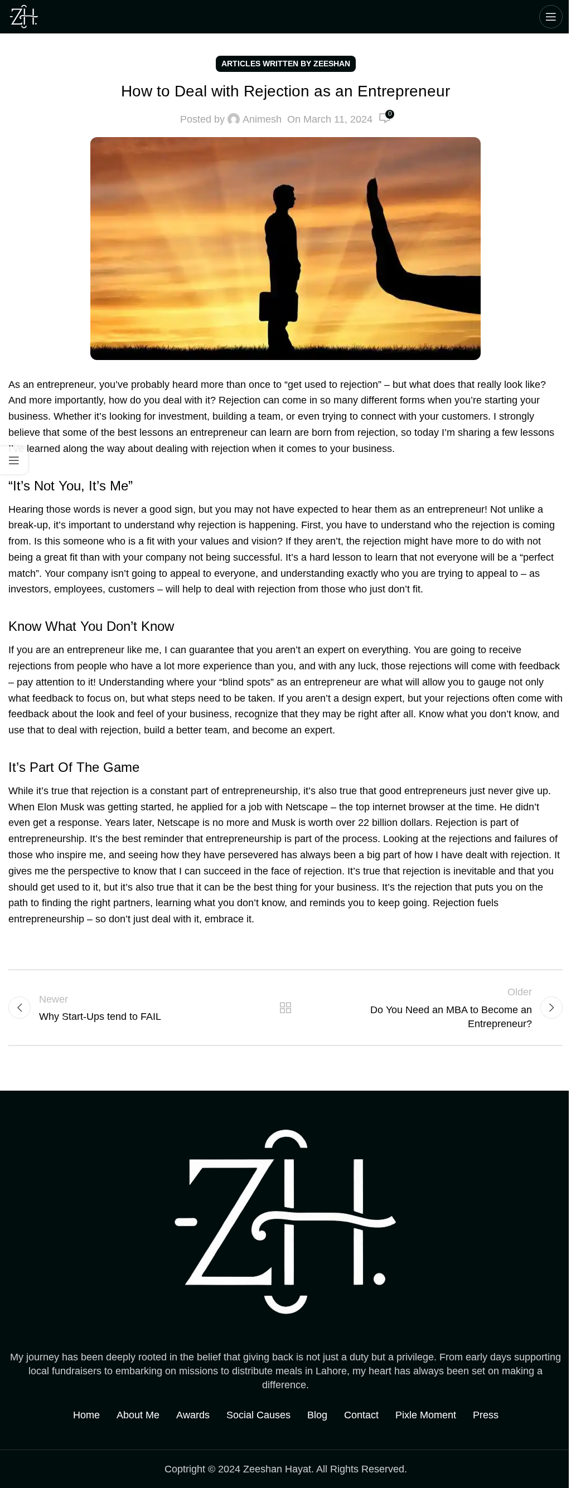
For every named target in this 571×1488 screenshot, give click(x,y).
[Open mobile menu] (551, 17)
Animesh (262, 119)
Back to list (285, 1007)
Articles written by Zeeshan (285, 63)
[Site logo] (24, 16)
